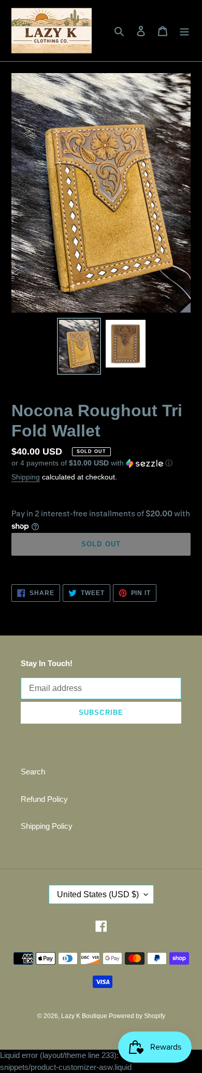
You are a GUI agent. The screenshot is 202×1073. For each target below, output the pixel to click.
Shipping (25, 477)
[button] (91, 463)
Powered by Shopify (137, 1016)
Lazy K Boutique (85, 1016)
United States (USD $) (98, 894)
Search (33, 771)
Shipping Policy (47, 826)
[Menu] (184, 31)
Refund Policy (44, 799)
